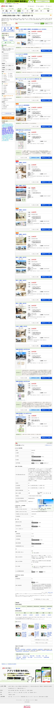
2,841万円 (42, 608)
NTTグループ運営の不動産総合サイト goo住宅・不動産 (9, 3)
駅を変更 (11, 40)
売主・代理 (33, 650)
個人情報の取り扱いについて (12, 688)
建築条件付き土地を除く (7, 98)
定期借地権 (5, 106)
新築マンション (10, 692)
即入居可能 (43, 650)
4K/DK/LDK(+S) (5, 58)
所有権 (4, 103)
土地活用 (13, 694)
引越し (11, 696)
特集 (9, 696)
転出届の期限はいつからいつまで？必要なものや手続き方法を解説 (24, 634)
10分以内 (5, 76)
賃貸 (46, 655)
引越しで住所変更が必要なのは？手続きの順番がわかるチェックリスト (37, 634)
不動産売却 (10, 694)
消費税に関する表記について (21, 688)
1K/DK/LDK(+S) (5, 53)
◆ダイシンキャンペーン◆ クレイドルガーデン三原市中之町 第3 (29, 78)
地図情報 (46, 696)
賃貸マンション (24, 690)
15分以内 (11, 76)
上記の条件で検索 (7, 117)
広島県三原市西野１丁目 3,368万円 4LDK (23, 413)
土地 (43, 655)
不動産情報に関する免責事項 (48, 686)
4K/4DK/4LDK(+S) (26, 651)
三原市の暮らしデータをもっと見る (42, 599)
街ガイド (31, 696)
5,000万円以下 (40, 649)
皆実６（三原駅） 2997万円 (21, 257)
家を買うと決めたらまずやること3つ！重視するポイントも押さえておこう (24, 627)
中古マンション (25, 655)
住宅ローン (35, 692)
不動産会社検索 (46, 657)
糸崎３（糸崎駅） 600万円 (21, 185)
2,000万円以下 (23, 649)
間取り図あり (17, 649)
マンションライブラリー (38, 657)
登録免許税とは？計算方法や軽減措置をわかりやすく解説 (49, 626)
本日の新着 (5, 85)
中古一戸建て (38, 655)
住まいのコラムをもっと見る (42, 642)
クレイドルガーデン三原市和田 (22, 54)
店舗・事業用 (18, 657)
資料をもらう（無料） (47, 50)
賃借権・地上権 (5, 105)
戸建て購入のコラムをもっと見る (42, 639)
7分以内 (10, 75)
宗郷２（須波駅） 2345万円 (21, 162)
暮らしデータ (23, 658)
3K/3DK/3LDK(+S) (19, 651)
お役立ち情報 (3, 696)
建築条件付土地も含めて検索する (8, 96)
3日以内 (4, 88)
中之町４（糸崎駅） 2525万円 (21, 326)
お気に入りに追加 (35, 50)
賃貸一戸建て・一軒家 (18, 690)
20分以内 (5, 78)
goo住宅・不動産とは (11, 686)
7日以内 (4, 90)
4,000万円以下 (34, 649)
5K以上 (4, 60)
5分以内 (4, 75)
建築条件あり (5, 100)
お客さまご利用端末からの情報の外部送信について (22, 686)
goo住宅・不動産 (3, 686)
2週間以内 (5, 91)
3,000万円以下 (28, 649)
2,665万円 (49, 608)
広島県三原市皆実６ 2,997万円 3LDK (23, 349)
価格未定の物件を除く (7, 50)
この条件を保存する (5, 30)
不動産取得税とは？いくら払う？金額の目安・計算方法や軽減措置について (37, 627)
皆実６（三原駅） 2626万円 (21, 280)
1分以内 (10, 73)
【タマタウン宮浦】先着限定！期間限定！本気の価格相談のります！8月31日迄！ (31, 29)
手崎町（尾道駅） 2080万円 (21, 234)
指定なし (5, 73)
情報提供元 (41, 686)
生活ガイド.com (50, 592)
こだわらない (5, 83)
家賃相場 (17, 658)
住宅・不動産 (30, 657)
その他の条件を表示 (8, 113)
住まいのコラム (36, 696)
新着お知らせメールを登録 (11, 30)
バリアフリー (20, 650)
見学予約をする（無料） (35, 157)
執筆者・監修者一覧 (42, 696)
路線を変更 (5, 40)
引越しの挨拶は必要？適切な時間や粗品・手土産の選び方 (49, 634)
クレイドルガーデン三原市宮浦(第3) (22, 105)
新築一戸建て (32, 655)
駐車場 (28, 690)
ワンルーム (5, 61)
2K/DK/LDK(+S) (5, 55)
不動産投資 (24, 657)
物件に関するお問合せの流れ (35, 686)
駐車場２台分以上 (49, 650)
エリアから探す (8, 42)
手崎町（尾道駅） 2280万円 (21, 209)
